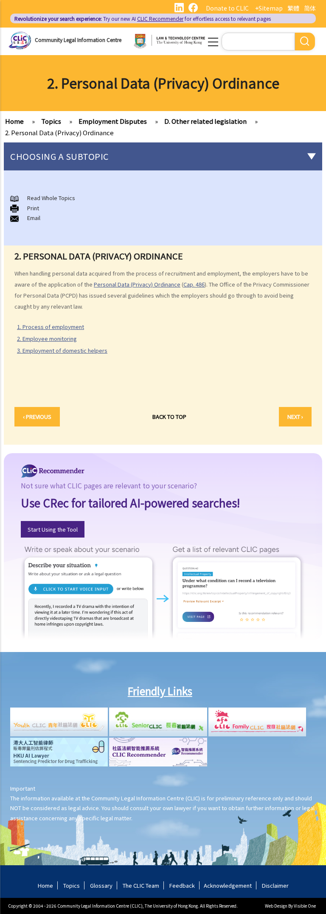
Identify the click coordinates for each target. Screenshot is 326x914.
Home (14, 121)
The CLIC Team (141, 885)
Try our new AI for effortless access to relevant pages (142, 18)
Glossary (101, 885)
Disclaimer (275, 885)
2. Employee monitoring (47, 338)
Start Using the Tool (53, 529)
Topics (51, 121)
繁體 (293, 8)
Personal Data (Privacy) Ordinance (137, 284)
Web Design (276, 906)
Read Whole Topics (51, 198)
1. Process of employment (50, 327)
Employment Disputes (113, 121)
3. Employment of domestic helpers (62, 350)
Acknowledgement (228, 885)
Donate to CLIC (227, 8)
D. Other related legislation (205, 121)
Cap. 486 (194, 284)
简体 (310, 8)
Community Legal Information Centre (78, 39)
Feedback (182, 885)
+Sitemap (269, 8)
